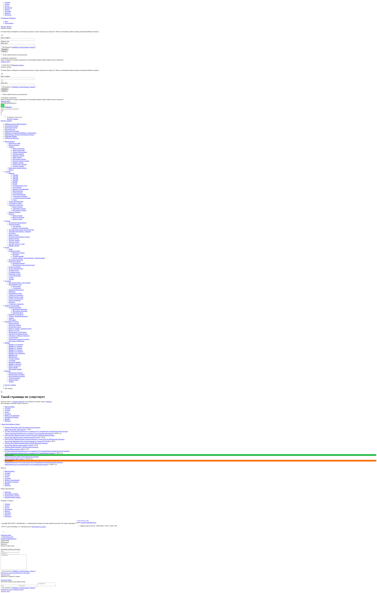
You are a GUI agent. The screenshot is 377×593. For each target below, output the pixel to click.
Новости (8, 13)
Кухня (13, 129)
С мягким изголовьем (20, 196)
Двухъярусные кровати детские (19, 237)
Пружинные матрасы (16, 373)
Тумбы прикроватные (16, 201)
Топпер (11, 381)
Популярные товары (11, 494)
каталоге (49, 401)
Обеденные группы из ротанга (19, 339)
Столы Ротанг (13, 337)
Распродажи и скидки (12, 495)
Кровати (11, 173)
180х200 (15, 180)
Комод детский (14, 235)
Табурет (11, 279)
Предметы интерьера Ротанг (18, 334)
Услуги (7, 6)
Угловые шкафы (14, 358)
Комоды (11, 214)
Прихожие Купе (18, 313)
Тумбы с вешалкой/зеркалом (18, 316)
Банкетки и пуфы (14, 143)
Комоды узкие (17, 219)
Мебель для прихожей (28, 133)
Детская (14, 127)
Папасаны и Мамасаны (16, 341)
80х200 (15, 182)
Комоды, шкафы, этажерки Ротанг (20, 328)
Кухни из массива (15, 267)
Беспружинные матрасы (17, 376)
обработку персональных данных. (23, 47)
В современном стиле (20, 185)
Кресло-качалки (14, 145)
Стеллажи (12, 360)
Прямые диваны (18, 163)
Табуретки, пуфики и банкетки (19, 336)
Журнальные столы (15, 284)
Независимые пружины (17, 374)
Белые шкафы (13, 367)
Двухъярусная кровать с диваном (20, 231)
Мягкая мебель (22, 124)
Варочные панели (19, 253)
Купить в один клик (23, 573)
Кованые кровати (14, 212)
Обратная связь (6, 535)
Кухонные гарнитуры (16, 260)
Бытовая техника (14, 251)
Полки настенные (15, 300)
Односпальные (18, 193)
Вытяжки (16, 254)
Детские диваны (14, 240)
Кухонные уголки (15, 274)
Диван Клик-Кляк (19, 150)
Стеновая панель (14, 272)
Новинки (8, 492)
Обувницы (12, 320)
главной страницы (18, 401)
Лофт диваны (17, 157)
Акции (7, 4)
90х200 (15, 184)
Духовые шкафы (18, 256)
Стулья (11, 277)
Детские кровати (14, 224)
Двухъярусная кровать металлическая (21, 230)
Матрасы (16, 138)
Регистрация (9, 23)
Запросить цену (18, 589)
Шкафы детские (14, 245)
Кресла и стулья (14, 330)
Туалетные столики (15, 203)
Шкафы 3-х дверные (15, 348)
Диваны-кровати (18, 154)
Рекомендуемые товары (13, 497)
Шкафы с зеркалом (15, 364)
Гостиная (16, 131)
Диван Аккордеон (19, 148)
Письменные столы (15, 293)
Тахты (15, 200)
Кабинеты (12, 291)
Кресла (11, 170)
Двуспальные (17, 187)
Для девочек (17, 226)
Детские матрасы (14, 378)
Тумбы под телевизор (16, 295)
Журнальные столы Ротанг (18, 332)
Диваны (11, 147)
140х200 (15, 177)
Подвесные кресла (15, 327)
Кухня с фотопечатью (16, 268)
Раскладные (17, 286)
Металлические (18, 191)
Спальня (15, 126)
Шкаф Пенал (13, 357)
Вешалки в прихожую (16, 314)
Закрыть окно (5, 61)
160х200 (15, 178)
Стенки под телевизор (16, 304)
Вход (6, 21)
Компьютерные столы (16, 297)
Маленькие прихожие (20, 309)
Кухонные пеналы (19, 263)
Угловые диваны (18, 166)
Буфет (11, 249)
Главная (7, 2)
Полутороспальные (19, 194)
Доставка (8, 11)
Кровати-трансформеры (21, 189)
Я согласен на (19, 47)
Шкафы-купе (13, 355)
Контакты (8, 15)
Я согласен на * (19, 571)
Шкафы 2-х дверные (15, 346)
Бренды (7, 9)
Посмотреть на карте (39, 526)
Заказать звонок (6, 26)
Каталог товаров (12, 119)
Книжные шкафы (14, 362)
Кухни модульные (15, 261)
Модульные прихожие (20, 311)
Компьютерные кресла (16, 290)
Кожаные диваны (18, 155)
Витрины (12, 302)
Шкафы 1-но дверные (16, 344)
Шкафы (14, 136)
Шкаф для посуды (15, 366)
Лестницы (12, 233)
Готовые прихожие (15, 307)
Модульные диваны (19, 159)
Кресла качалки (14, 323)
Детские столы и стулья (16, 244)
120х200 (15, 175)
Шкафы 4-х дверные (15, 350)
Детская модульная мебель (17, 223)
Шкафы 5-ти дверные (16, 351)
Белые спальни (18, 207)
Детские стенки (14, 242)
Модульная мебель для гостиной (19, 283)
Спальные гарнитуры (16, 205)
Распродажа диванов (20, 164)
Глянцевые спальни (19, 208)
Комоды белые (17, 215)
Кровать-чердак (14, 238)
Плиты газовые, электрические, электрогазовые (29, 258)
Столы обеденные (15, 275)
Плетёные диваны (15, 325)
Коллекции (8, 8)
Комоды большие (18, 217)
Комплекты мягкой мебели (18, 168)
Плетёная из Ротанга (27, 134)
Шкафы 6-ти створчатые (17, 353)
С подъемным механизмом (22, 198)
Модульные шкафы (15, 369)
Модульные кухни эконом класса (24, 265)
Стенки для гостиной (16, 298)
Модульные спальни (19, 210)
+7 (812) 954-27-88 (7, 65)
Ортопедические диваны (21, 161)
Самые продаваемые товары (10, 424)
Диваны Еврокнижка (20, 152)
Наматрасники (13, 380)
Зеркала (11, 318)
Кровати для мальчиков (20, 228)
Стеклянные (17, 288)
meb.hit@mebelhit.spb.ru (88, 522)
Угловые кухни (14, 270)
